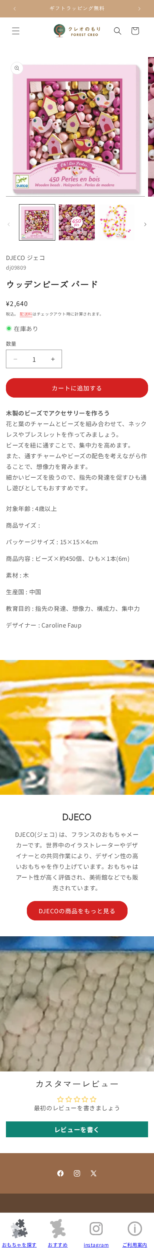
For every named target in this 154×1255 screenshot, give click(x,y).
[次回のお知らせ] (139, 8)
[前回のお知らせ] (14, 8)
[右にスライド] (145, 224)
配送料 (26, 314)
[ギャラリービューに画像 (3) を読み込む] (116, 222)
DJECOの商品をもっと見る (77, 911)
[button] (15, 31)
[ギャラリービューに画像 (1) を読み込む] (37, 222)
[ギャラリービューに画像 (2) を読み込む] (76, 222)
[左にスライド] (8, 224)
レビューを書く (77, 1129)
